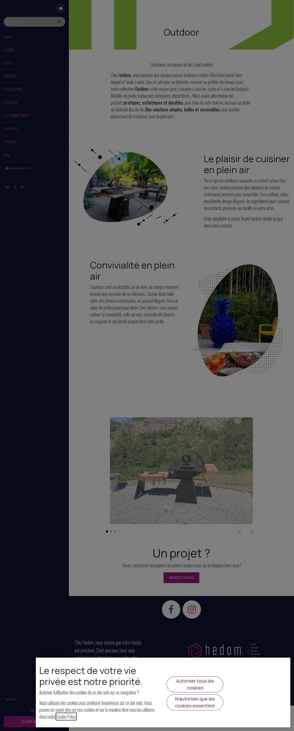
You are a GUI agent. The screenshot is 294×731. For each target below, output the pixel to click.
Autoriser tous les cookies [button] (195, 684)
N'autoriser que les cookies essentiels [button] (195, 702)
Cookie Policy (66, 716)
